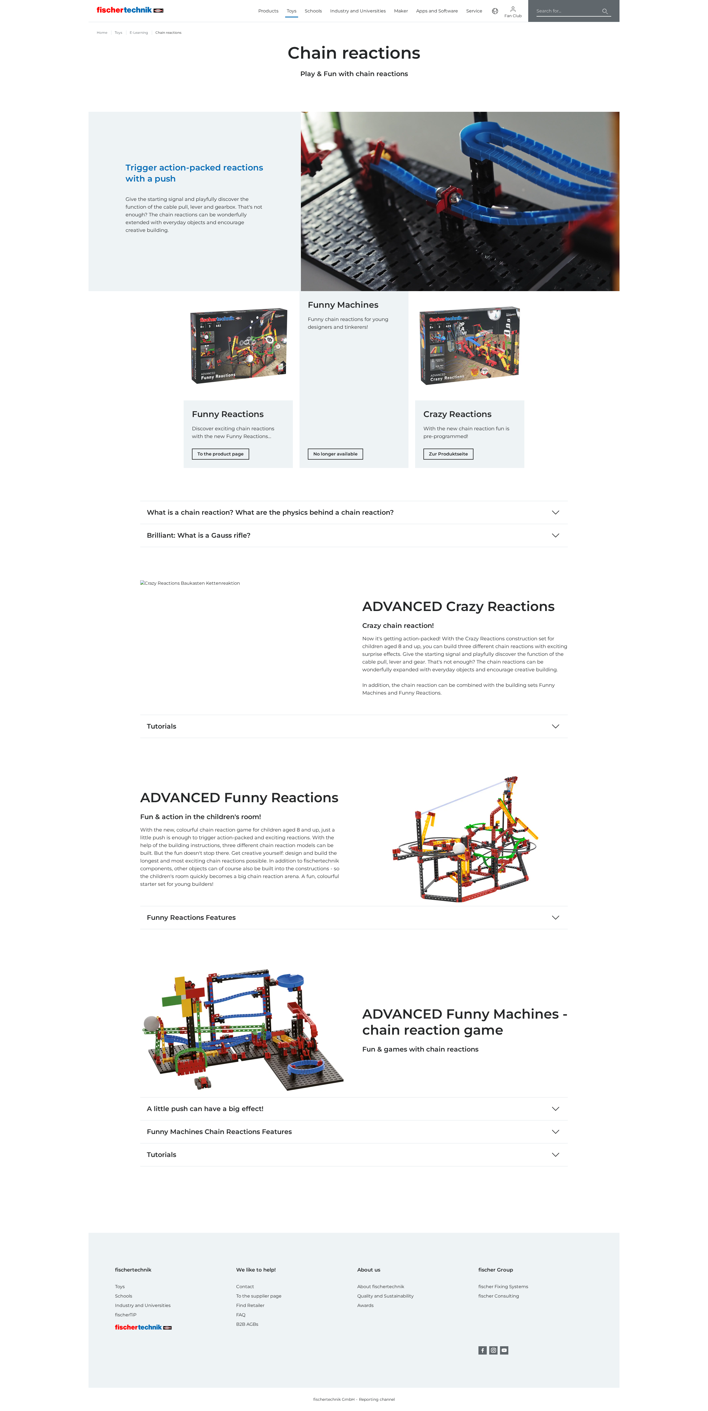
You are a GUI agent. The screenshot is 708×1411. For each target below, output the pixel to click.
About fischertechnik (380, 1286)
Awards (365, 1305)
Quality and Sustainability (385, 1296)
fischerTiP (125, 1314)
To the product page (220, 454)
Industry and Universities (358, 11)
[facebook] (482, 1350)
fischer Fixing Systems (503, 1286)
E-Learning (139, 32)
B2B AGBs (247, 1324)
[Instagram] (493, 1350)
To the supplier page (259, 1296)
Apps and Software (437, 11)
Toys (291, 11)
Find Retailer (250, 1305)
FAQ (240, 1314)
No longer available (335, 454)
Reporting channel (377, 1399)
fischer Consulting (498, 1296)
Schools (313, 11)
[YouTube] (504, 1350)
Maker (401, 11)
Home (102, 32)
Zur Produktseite (448, 454)
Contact (245, 1286)
